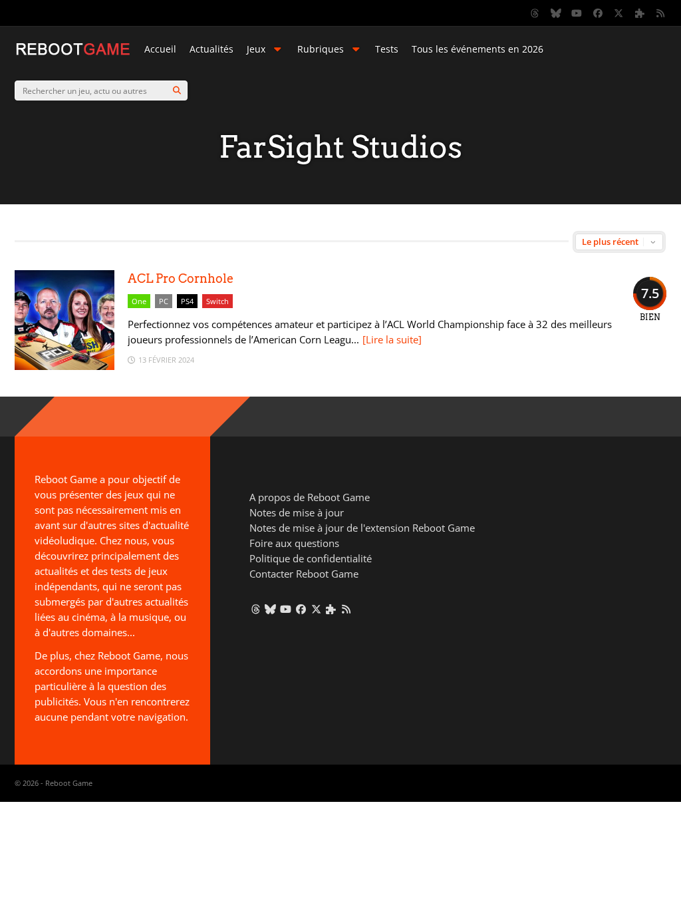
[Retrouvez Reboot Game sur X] (619, 13)
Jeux (256, 49)
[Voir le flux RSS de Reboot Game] (661, 13)
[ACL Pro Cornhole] (64, 366)
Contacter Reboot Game (303, 573)
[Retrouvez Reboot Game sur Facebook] (598, 13)
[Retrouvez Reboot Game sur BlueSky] (556, 13)
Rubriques (320, 49)
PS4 (187, 301)
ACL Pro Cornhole (180, 278)
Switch (217, 301)
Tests (386, 49)
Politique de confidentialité (310, 558)
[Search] (177, 90)
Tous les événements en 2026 (477, 49)
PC (163, 301)
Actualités (211, 49)
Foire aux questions (294, 543)
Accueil (160, 49)
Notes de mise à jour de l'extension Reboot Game (362, 527)
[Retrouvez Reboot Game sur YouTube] (577, 13)
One (139, 301)
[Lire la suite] (392, 339)
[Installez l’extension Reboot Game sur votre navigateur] (640, 13)
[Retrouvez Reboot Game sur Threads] (535, 13)
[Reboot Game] (73, 53)
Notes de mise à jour (296, 512)
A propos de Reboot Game (309, 497)
